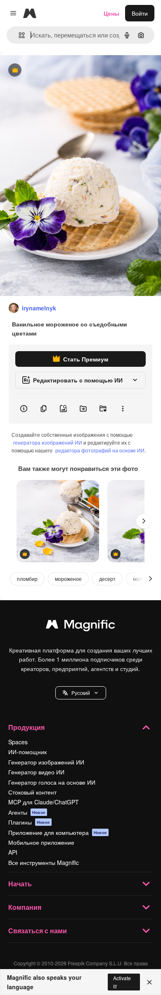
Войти (140, 13)
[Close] (149, 982)
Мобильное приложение (41, 842)
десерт (107, 578)
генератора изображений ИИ (47, 442)
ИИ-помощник (27, 752)
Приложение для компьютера (57, 832)
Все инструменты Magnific (43, 862)
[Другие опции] (122, 409)
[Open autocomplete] (18, 35)
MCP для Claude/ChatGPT (43, 802)
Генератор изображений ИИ (46, 762)
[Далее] (143, 521)
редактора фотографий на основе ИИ (99, 450)
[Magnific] (80, 626)
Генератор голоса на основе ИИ (51, 782)
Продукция (26, 727)
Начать (20, 883)
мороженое (68, 578)
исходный (55, 70)
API (12, 852)
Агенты (26, 812)
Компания (24, 907)
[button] (80, 692)
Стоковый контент (32, 792)
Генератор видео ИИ (36, 772)
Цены (111, 13)
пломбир (27, 578)
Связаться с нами (37, 930)
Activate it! (122, 981)
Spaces (18, 742)
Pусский (80, 692)
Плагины (29, 822)
